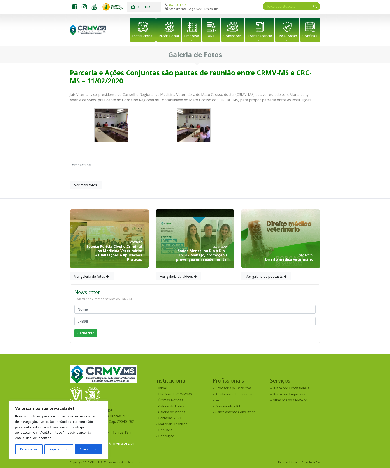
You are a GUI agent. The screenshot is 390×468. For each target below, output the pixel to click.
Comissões (232, 35)
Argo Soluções (311, 462)
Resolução (166, 435)
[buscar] (315, 6)
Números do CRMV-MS (290, 400)
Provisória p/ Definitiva (233, 388)
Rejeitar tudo (58, 449)
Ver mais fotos (85, 185)
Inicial (162, 388)
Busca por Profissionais (291, 388)
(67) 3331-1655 (178, 5)
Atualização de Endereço (234, 394)
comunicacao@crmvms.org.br (109, 443)
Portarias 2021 (170, 418)
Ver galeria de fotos (90, 276)
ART (211, 35)
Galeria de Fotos (171, 406)
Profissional (169, 35)
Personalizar (29, 449)
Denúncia (165, 430)
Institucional (142, 35)
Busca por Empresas (289, 394)
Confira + (310, 35)
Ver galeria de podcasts (265, 276)
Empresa (191, 35)
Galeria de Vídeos (172, 412)
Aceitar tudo (89, 449)
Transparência (259, 35)
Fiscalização (287, 35)
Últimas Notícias (170, 400)
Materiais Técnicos (172, 424)
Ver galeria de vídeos (177, 276)
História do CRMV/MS (175, 394)
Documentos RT (228, 406)
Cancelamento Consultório (235, 412)
